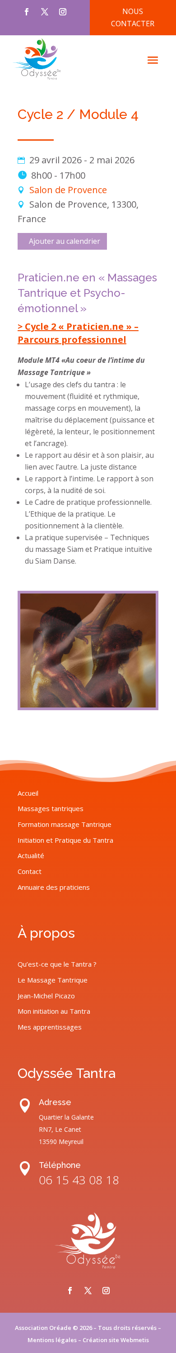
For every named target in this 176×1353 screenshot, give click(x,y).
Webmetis (134, 1340)
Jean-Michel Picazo (46, 995)
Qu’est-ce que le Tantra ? (57, 963)
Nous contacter (132, 17)
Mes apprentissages (50, 1026)
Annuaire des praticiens (54, 887)
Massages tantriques (50, 808)
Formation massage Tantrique (64, 824)
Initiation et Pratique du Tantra (65, 840)
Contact (30, 871)
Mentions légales (52, 1340)
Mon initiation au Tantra (54, 1011)
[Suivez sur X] (44, 12)
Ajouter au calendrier (64, 241)
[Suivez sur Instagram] (63, 12)
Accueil (28, 793)
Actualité (31, 855)
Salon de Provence (68, 190)
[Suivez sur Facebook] (26, 12)
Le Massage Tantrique (53, 979)
